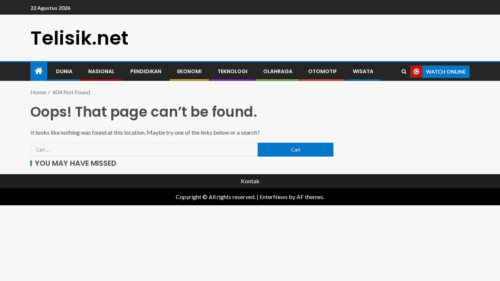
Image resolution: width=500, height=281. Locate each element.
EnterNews (274, 196)
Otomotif (322, 71)
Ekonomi (189, 71)
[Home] (39, 71)
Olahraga (277, 71)
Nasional (101, 71)
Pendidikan (145, 71)
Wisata (363, 71)
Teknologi (232, 71)
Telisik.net (79, 38)
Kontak (250, 180)
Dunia (64, 71)
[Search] (403, 71)
